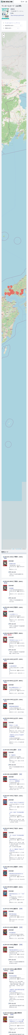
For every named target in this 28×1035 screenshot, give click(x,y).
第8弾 (5, 558)
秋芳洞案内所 (12, 932)
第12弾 (12, 970)
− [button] (3, 36)
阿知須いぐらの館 (13, 725)
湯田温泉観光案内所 (14, 706)
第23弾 (5, 888)
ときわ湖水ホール (13, 614)
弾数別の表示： (8, 28)
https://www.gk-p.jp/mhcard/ (17, 15)
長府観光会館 (12, 563)
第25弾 (21, 927)
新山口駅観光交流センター (15, 687)
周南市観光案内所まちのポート (16, 950)
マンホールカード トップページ (12, 23)
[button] (22, 1)
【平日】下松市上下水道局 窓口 (16, 802)
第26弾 (21, 944)
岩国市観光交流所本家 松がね (16, 873)
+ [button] (3, 34)
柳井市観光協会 (13, 914)
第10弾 (5, 608)
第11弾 (19, 749)
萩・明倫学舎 (12, 755)
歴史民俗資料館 (13, 976)
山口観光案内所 (13, 666)
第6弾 (21, 774)
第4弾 (5, 682)
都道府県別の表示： (9, 25)
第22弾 (5, 719)
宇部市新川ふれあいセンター (16, 640)
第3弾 (5, 660)
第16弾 (5, 634)
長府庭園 (11, 588)
